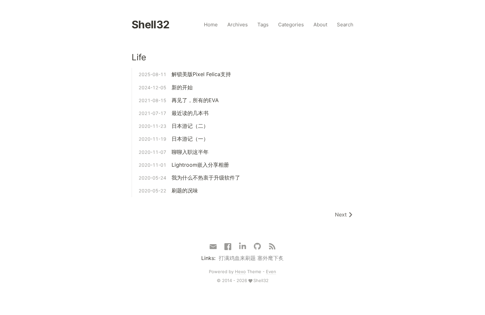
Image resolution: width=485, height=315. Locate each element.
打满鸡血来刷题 (237, 258)
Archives (237, 24)
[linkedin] (242, 246)
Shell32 (151, 24)
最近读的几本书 (190, 113)
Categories (291, 24)
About (320, 24)
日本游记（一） (190, 138)
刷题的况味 (185, 190)
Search (345, 24)
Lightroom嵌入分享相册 (200, 164)
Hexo (240, 271)
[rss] (272, 246)
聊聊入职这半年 (190, 152)
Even (271, 271)
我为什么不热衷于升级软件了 (206, 177)
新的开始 (182, 87)
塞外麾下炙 (270, 258)
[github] (257, 246)
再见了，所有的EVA (195, 100)
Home (211, 24)
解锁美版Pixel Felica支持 (201, 74)
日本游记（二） (190, 126)
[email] (213, 246)
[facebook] (228, 246)
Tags (263, 24)
